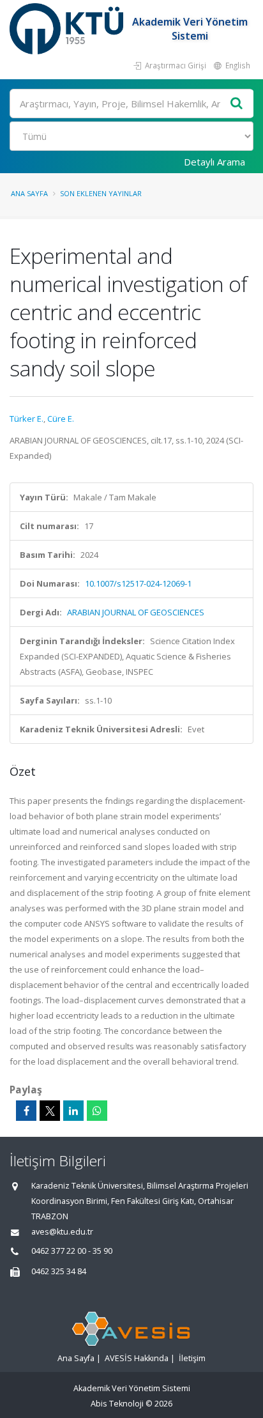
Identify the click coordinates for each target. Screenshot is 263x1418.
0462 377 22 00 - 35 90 (71, 1250)
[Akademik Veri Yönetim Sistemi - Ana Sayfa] (68, 29)
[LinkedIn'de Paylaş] (73, 1110)
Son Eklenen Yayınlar (101, 193)
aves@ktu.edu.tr (62, 1231)
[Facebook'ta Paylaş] (26, 1110)
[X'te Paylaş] (50, 1110)
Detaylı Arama (214, 161)
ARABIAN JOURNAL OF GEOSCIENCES (135, 612)
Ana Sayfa (29, 193)
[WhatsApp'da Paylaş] (97, 1110)
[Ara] (236, 103)
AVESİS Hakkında (137, 1358)
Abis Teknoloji (117, 1403)
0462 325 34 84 (58, 1271)
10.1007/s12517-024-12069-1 (138, 583)
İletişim (192, 1358)
